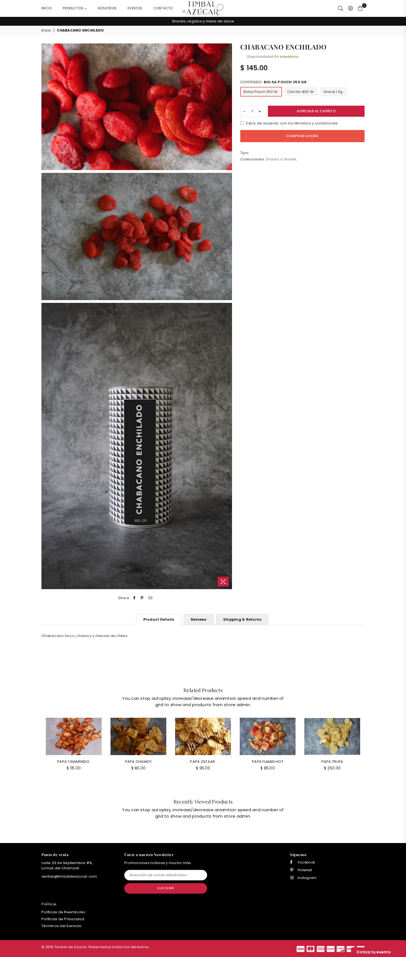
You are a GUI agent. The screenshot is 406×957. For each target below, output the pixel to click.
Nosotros (107, 8)
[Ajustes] (350, 8)
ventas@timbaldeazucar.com (69, 876)
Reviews (199, 619)
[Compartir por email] (150, 598)
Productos (73, 8)
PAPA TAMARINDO (73, 761)
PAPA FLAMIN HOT (267, 761)
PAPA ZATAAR (203, 761)
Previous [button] (35, 21)
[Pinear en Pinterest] (142, 598)
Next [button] (371, 21)
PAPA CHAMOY (138, 761)
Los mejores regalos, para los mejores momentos (203, 21)
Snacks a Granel (281, 159)
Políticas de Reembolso (63, 912)
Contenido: (274, 82)
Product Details (158, 619)
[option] (203, 21)
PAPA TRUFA (332, 761)
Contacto (163, 8)
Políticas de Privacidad (62, 919)
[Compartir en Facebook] (134, 598)
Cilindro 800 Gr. (301, 92)
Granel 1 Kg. (333, 92)
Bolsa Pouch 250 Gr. (261, 92)
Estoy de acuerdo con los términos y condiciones (292, 123)
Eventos (135, 8)
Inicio (46, 8)
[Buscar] (341, 8)
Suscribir (165, 888)
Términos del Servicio (61, 926)
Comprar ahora (302, 136)
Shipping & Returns (242, 619)
